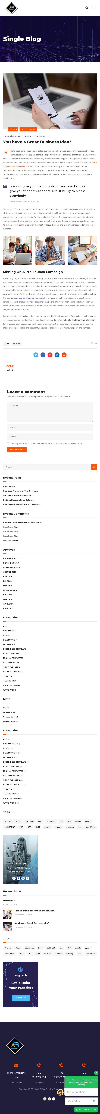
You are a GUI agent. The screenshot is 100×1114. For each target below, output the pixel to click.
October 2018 (10, 590)
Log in (6, 708)
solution (16, 344)
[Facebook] (42, 354)
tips (80, 827)
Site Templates (11, 667)
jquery (87, 821)
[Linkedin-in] (53, 1098)
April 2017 (8, 608)
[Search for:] (50, 467)
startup (58, 827)
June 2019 (7, 581)
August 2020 (9, 558)
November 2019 (11, 563)
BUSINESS (51, 821)
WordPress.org (10, 721)
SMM (7, 344)
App (5, 626)
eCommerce (9, 644)
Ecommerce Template (14, 649)
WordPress (9, 690)
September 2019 (11, 567)
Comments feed (10, 717)
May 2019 (7, 585)
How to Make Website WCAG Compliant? (22, 504)
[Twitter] (35, 354)
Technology (9, 681)
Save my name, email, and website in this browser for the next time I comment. (46, 443)
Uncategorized (11, 685)
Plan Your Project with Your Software (20, 491)
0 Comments (39, 136)
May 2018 (7, 599)
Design (13, 129)
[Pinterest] (50, 354)
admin (27, 136)
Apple (18, 821)
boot (40, 821)
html (69, 821)
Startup (7, 676)
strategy (70, 827)
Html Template (11, 653)
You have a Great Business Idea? (18, 495)
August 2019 (9, 572)
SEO (29, 827)
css (61, 821)
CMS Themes (9, 631)
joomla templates (13, 658)
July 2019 (7, 576)
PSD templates (11, 662)
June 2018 (7, 595)
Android (8, 821)
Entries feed (9, 712)
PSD (21, 827)
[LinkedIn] (57, 354)
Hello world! (9, 486)
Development (28, 129)
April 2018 (8, 604)
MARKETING (10, 827)
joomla (78, 821)
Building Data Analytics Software (19, 500)
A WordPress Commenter (15, 522)
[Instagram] (44, 1098)
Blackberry (29, 821)
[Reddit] (64, 354)
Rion (16, 527)
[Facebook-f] (49, 1098)
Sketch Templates (13, 672)
